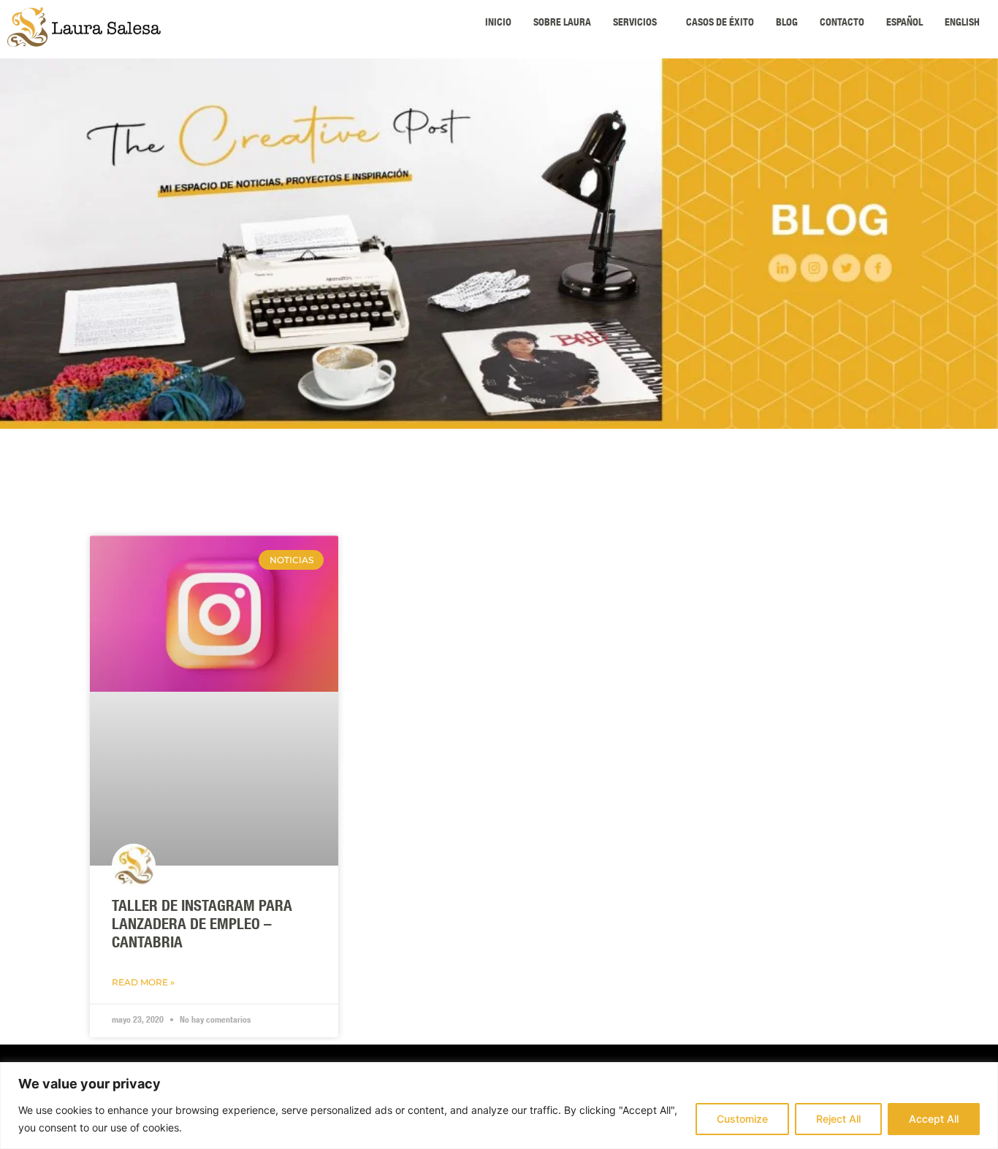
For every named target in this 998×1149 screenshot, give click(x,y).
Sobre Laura (562, 23)
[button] (638, 23)
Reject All (838, 1118)
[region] (499, 1105)
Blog (787, 23)
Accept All (934, 1118)
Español (904, 23)
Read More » (143, 982)
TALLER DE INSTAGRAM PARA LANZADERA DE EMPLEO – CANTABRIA (202, 926)
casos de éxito (720, 23)
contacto (842, 23)
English (962, 23)
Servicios (635, 23)
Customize (742, 1118)
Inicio (498, 23)
